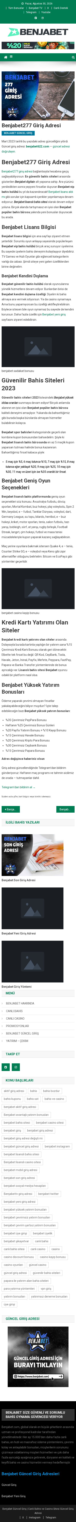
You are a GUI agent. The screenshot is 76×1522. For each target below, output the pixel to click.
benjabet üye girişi (15, 1233)
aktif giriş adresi (14, 1091)
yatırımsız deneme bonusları (49, 1296)
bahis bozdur (51, 1091)
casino (55, 1249)
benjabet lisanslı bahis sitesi (21, 1154)
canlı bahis (41, 1241)
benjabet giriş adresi (40, 1130)
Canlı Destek (61, 8)
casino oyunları (13, 1264)
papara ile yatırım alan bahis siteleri (26, 1280)
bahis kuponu (12, 1098)
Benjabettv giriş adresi (18, 1193)
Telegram (31, 12)
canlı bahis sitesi (14, 1249)
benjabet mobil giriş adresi (20, 1170)
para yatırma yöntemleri (19, 1288)
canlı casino (38, 1249)
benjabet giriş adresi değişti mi (23, 1138)
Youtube (45, 12)
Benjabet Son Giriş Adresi (18, 880)
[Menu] (11, 56)
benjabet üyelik (42, 1233)
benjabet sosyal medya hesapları (25, 1185)
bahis (33, 1091)
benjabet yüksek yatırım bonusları (25, 1209)
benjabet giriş (12, 1130)
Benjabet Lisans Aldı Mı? (13, 809)
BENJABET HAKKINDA (20, 1003)
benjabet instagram (57, 1146)
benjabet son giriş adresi (19, 1178)
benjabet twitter (48, 1193)
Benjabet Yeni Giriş (14, 1496)
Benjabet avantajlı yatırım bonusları (26, 1114)
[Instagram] (42, 18)
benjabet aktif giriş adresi (20, 1107)
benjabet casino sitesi (50, 1122)
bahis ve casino (54, 1098)
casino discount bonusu (19, 1257)
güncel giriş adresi (15, 1273)
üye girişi (9, 1304)
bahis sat (33, 1098)
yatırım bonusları (14, 1296)
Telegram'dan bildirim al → (18, 787)
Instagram (35, 1517)
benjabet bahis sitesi (17, 1122)
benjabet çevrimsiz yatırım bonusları (27, 1217)
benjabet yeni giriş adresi (19, 1201)
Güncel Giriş (9, 1485)
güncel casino (37, 1264)
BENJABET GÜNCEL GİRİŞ (18, 133)
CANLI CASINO (15, 1018)
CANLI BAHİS (14, 1011)
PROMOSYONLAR (17, 1026)
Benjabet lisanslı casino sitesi (22, 1162)
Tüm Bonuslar (16, 8)
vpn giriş (46, 1288)
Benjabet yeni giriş (54, 314)
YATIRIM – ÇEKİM (17, 1041)
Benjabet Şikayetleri (67, 809)
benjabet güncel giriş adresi (21, 1146)
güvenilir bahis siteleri (46, 1273)
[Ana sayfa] (6, 57)
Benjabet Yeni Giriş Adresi (19, 933)
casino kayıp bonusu (53, 1257)
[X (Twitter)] (35, 18)
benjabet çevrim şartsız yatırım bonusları (30, 1225)
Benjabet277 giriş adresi (17, 171)
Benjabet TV (35, 8)
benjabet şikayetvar (16, 1241)
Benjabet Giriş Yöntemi (17, 986)
